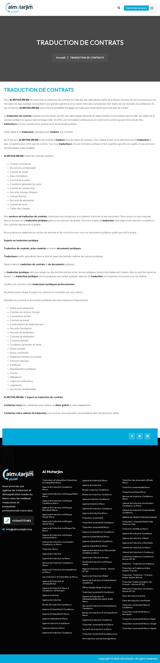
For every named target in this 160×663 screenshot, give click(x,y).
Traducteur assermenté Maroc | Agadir (139, 628)
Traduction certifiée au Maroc (135, 529)
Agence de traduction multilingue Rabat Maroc (60, 495)
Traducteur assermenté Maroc (95, 527)
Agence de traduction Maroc (94, 480)
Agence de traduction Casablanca (57, 632)
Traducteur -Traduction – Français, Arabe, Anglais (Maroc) (137, 576)
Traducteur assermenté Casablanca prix (100, 634)
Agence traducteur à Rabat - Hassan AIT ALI (98, 570)
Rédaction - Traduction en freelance (138, 564)
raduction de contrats (33, 264)
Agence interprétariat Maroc (55, 618)
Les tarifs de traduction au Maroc (97, 629)
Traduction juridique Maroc (134, 492)
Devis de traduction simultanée (136, 600)
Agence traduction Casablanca (55, 623)
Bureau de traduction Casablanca (57, 604)
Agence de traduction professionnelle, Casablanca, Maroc (99, 551)
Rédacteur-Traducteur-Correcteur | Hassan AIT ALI (137, 590)
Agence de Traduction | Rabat (95, 576)
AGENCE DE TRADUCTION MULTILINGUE (139, 517)
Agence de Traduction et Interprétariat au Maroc (59, 570)
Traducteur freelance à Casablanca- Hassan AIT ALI (138, 557)
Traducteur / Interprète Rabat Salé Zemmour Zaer (137, 522)
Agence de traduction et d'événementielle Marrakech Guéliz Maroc (97, 599)
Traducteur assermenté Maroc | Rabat (139, 619)
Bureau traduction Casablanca (95, 490)
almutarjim (127, 658)
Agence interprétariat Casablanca (97, 541)
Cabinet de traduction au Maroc (136, 547)
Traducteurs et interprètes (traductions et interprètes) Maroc (59, 481)
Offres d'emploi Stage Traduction (96, 587)
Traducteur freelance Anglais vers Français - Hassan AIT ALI (137, 583)
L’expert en (31, 397)
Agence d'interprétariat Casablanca (58, 609)
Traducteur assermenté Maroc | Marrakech (136, 613)
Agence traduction (50, 595)
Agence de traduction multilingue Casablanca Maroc (57, 502)
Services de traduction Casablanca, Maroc (57, 564)
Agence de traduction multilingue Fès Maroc (58, 529)
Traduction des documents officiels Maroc (137, 481)
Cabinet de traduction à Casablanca (138, 552)
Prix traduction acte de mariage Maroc (99, 638)
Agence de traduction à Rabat (135, 538)
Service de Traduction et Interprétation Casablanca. (99, 581)
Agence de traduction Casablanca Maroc (57, 488)
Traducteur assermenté (92, 518)
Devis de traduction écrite (133, 596)
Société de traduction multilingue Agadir (97, 563)
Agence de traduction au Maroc (56, 558)
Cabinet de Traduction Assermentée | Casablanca (138, 511)
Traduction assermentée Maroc (136, 487)
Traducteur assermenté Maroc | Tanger (139, 623)
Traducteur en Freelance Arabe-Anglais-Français (136, 569)
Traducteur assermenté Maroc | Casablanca (136, 606)
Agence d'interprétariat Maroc (55, 614)
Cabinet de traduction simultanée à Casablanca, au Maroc (57, 543)
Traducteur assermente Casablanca (98, 592)
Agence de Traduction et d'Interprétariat (53, 582)
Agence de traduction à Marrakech (137, 543)
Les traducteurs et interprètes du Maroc (60, 577)
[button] (152, 8)
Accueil (61, 57)
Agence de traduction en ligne (95, 557)
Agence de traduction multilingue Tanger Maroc (57, 515)
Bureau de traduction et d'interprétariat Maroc (100, 614)
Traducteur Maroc (50, 549)
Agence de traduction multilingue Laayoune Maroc (57, 536)
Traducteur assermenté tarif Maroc (97, 624)
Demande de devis (136, 8)
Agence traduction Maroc (53, 628)
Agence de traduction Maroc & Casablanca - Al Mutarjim (55, 589)
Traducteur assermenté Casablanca (98, 522)
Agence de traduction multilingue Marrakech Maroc (57, 508)
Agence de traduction (51, 554)
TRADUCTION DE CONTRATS (39, 89)
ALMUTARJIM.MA (14, 397)
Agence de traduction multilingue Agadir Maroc (57, 522)
